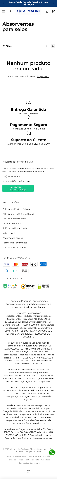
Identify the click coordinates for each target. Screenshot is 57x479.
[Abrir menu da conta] (46, 11)
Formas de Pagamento (14, 242)
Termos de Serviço (12, 223)
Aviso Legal (8, 233)
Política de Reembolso (14, 218)
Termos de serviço (15, 460)
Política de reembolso (17, 456)
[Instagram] (28, 472)
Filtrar (9, 46)
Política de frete (32, 460)
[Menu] (4, 11)
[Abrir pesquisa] (10, 11)
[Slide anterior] (3, 3)
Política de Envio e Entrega (16, 209)
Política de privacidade (39, 456)
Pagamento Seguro (12, 238)
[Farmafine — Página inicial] (28, 11)
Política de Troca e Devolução (18, 214)
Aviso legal (45, 460)
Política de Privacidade (14, 228)
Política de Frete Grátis (14, 247)
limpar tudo (43, 76)
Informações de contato (28, 463)
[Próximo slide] (53, 3)
